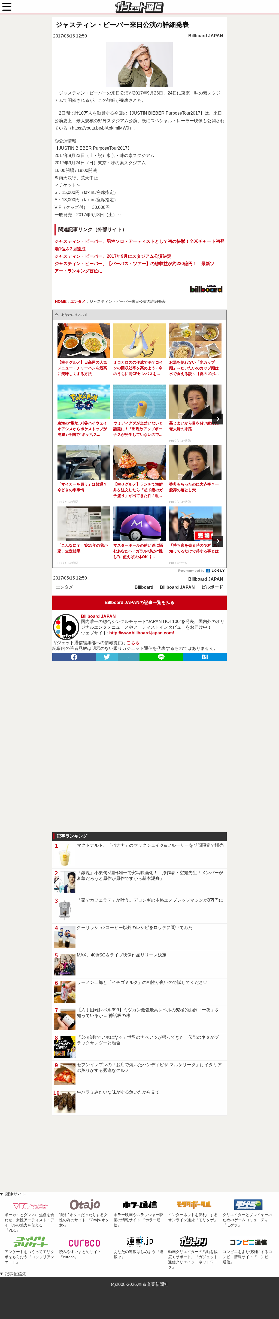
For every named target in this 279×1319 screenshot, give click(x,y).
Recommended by (191, 570)
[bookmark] (205, 657)
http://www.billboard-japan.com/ (141, 633)
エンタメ (64, 587)
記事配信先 (15, 1273)
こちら (133, 642)
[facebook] (74, 657)
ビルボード (212, 587)
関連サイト (15, 1194)
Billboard (144, 587)
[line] (161, 657)
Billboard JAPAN (205, 35)
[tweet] (107, 657)
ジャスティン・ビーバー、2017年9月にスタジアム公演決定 (112, 256)
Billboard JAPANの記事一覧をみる (139, 602)
